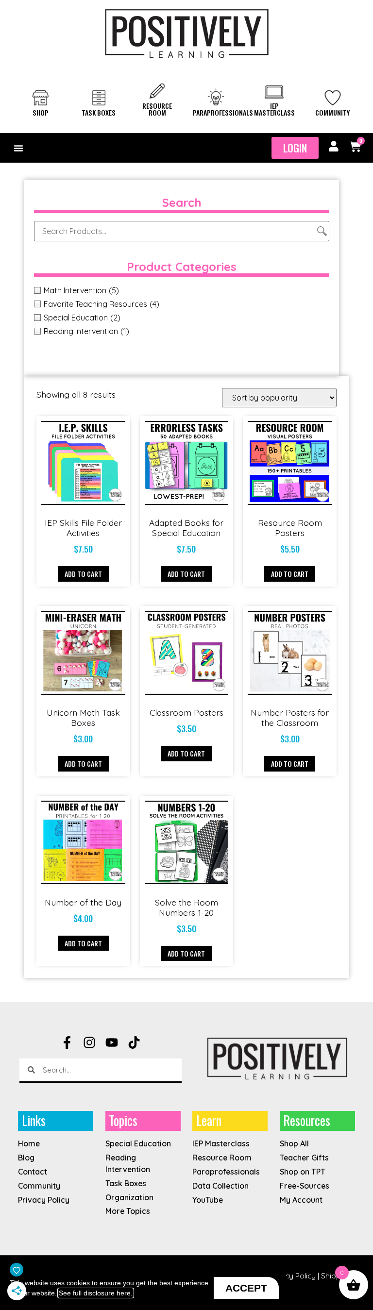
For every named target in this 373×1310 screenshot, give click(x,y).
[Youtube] (111, 1042)
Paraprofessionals (223, 112)
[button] (18, 148)
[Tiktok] (134, 1042)
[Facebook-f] (67, 1042)
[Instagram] (89, 1042)
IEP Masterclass (274, 109)
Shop (41, 112)
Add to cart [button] (83, 574)
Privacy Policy (292, 1275)
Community (332, 112)
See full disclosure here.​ (96, 1293)
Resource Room (157, 109)
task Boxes (99, 112)
